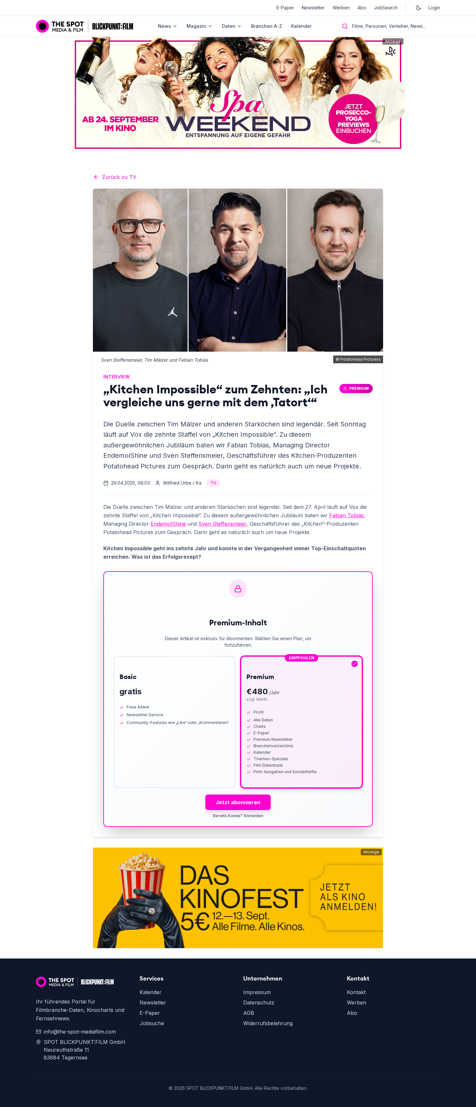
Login (434, 7)
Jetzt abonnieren (238, 802)
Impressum (257, 992)
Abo (361, 7)
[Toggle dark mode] (418, 8)
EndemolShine (168, 524)
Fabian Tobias (346, 515)
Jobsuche (152, 1023)
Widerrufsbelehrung (268, 1023)
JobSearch (386, 7)
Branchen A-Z (266, 26)
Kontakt (356, 992)
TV (213, 482)
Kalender (301, 26)
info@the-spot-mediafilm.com (80, 1031)
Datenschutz (258, 1002)
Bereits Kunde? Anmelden (238, 815)
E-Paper (285, 7)
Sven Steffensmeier (222, 524)
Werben (341, 7)
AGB (248, 1013)
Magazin (196, 26)
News (164, 26)
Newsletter (313, 7)
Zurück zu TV (119, 177)
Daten (228, 26)
